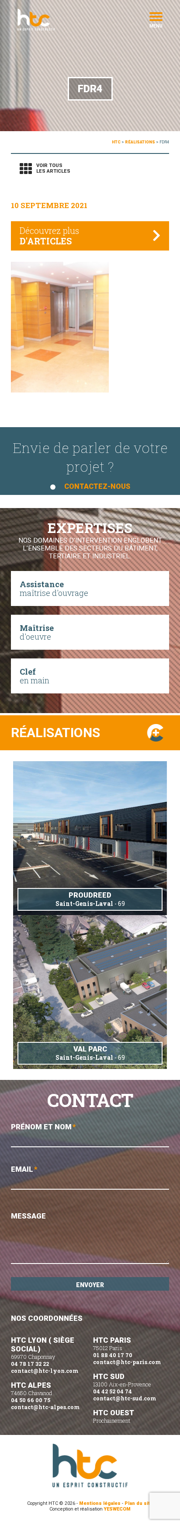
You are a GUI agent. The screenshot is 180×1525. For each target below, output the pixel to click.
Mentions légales (100, 1503)
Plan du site (139, 1503)
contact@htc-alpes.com (45, 1406)
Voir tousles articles (53, 168)
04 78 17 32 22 (30, 1363)
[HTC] (50, 20)
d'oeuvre (37, 632)
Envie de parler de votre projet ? (90, 464)
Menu (156, 25)
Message (28, 1216)
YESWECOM (117, 1509)
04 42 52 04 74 (112, 1391)
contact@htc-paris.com (127, 1361)
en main (34, 676)
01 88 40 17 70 (112, 1354)
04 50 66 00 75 (30, 1399)
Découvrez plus (49, 236)
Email (24, 1169)
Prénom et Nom (43, 1126)
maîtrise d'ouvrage (54, 588)
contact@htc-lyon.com (44, 1370)
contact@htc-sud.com (124, 1398)
